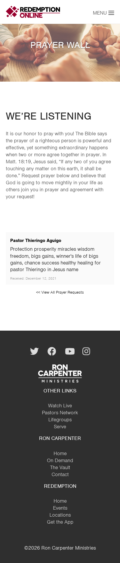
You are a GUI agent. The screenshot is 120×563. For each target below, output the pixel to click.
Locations (60, 515)
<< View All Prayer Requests (60, 292)
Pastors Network (60, 412)
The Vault (60, 467)
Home (60, 453)
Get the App (60, 522)
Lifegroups (60, 419)
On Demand (60, 460)
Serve (60, 426)
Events (60, 508)
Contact (60, 474)
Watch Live (60, 405)
